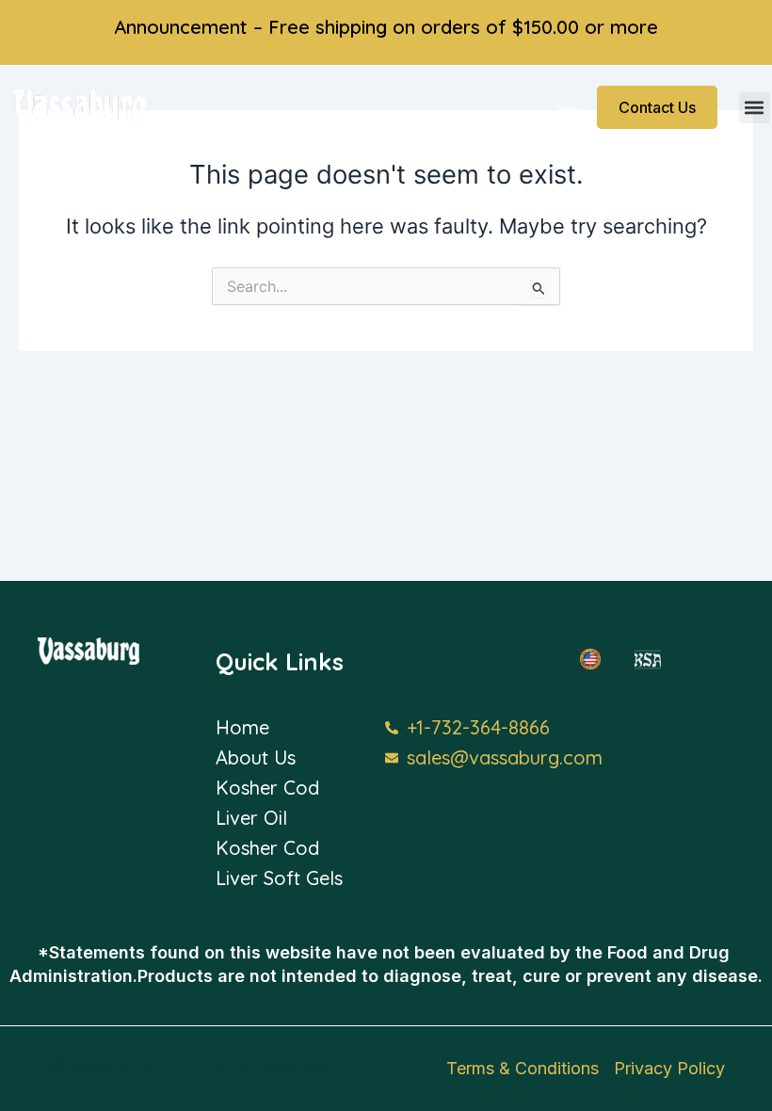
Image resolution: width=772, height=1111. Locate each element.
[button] (754, 107)
